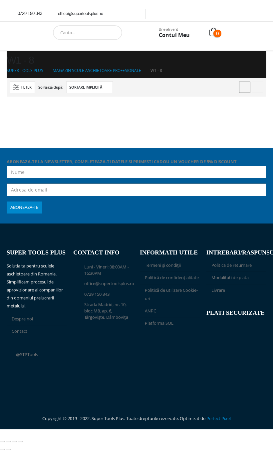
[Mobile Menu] (11, 32)
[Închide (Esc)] (20, 441)
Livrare (218, 290)
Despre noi (22, 319)
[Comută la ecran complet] (8, 441)
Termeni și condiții (163, 265)
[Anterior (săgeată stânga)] (2, 449)
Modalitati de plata (230, 277)
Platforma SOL (159, 323)
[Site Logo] (34, 32)
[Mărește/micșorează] (2, 441)
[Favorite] (199, 32)
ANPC (150, 311)
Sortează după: (50, 87)
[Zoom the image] (170, 345)
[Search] (129, 32)
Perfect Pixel (218, 418)
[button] (22, 87)
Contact (19, 331)
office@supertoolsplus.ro (109, 283)
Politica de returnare (231, 265)
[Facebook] (117, 13)
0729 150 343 (97, 294)
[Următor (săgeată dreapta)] (8, 449)
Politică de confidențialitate (172, 277)
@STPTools (27, 354)
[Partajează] (14, 441)
